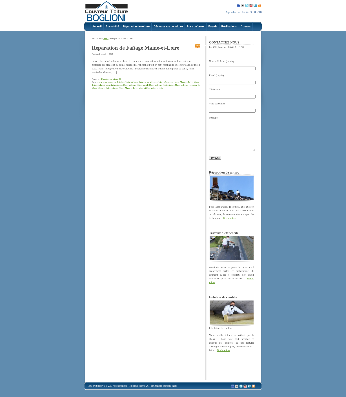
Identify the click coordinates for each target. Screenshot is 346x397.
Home (105, 39)
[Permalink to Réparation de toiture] (231, 199)
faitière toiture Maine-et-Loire (175, 85)
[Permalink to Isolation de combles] (231, 324)
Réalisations (229, 26)
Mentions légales (170, 386)
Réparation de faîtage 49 (111, 79)
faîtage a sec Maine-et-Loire (150, 82)
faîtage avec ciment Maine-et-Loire (178, 82)
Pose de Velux (195, 26)
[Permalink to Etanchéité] (231, 260)
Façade (212, 26)
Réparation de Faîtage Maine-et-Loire (135, 48)
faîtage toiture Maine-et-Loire (123, 85)
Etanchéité (112, 26)
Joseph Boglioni (120, 386)
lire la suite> (229, 218)
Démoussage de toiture (168, 26)
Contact (246, 26)
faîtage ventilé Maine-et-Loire (149, 85)
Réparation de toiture (136, 26)
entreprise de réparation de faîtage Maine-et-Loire (117, 82)
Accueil (97, 26)
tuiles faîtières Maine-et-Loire (151, 88)
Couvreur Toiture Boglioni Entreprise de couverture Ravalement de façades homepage (108, 10)
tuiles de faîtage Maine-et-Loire (125, 88)
